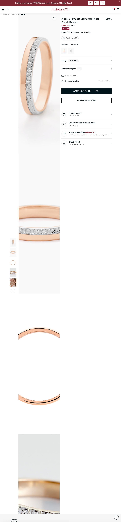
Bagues (14, 14)
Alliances (22, 14)
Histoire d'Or (6, 14)
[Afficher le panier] (118, 9)
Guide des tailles (71, 76)
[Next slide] (13, 291)
